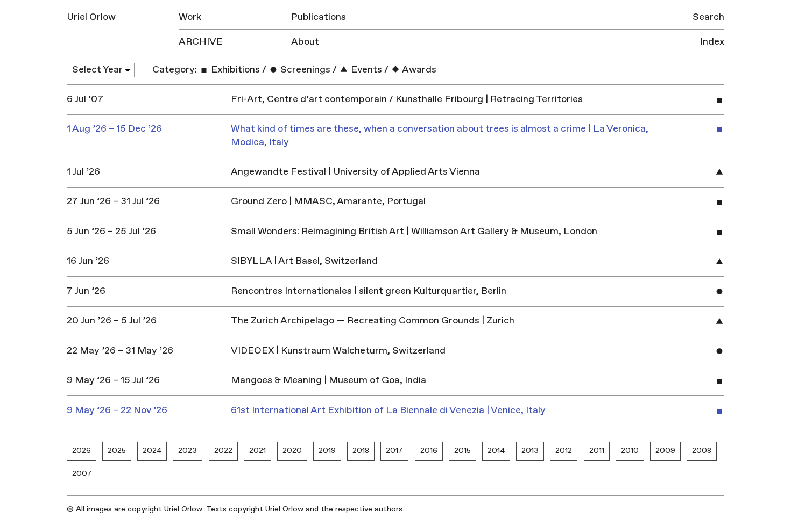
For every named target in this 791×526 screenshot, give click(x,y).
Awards (418, 69)
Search (708, 17)
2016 (428, 450)
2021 (257, 450)
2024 (152, 450)
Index (712, 41)
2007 (82, 473)
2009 (665, 450)
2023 (187, 450)
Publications (318, 17)
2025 (117, 450)
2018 (360, 450)
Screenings (304, 69)
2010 (630, 450)
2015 (462, 450)
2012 (563, 450)
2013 (530, 450)
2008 (701, 450)
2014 (496, 450)
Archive (201, 41)
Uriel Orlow (91, 17)
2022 (223, 450)
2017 (394, 450)
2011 (596, 450)
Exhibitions (234, 69)
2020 (292, 450)
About (305, 41)
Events (365, 69)
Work (190, 17)
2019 (327, 450)
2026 (81, 450)
